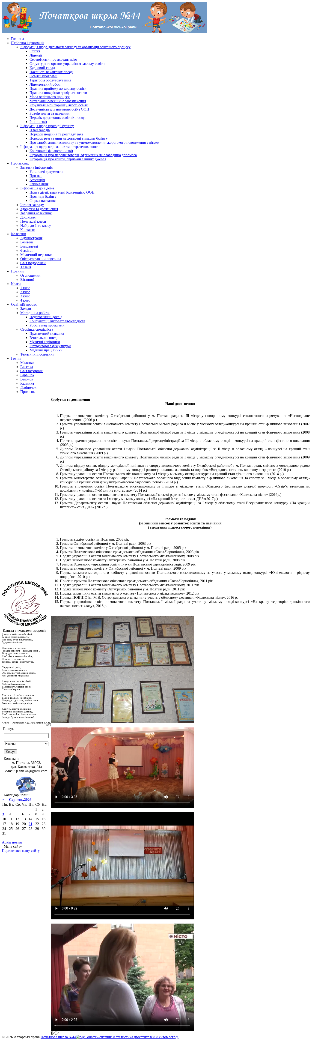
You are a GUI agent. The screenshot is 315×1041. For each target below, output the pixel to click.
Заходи (25, 309)
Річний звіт (38, 122)
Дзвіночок (28, 387)
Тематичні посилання (37, 354)
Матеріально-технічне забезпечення (58, 101)
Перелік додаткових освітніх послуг (58, 118)
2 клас (25, 292)
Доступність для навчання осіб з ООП (59, 109)
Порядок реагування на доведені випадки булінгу (69, 138)
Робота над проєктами (47, 325)
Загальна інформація (36, 167)
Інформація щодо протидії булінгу (47, 126)
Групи (16, 358)
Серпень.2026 (20, 800)
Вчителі (26, 242)
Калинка (27, 383)
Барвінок (27, 375)
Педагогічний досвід (46, 317)
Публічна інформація (27, 43)
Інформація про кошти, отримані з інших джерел (68, 159)
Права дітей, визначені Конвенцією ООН (62, 192)
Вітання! (27, 279)
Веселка (26, 367)
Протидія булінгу (43, 196)
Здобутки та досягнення (39, 209)
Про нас (36, 176)
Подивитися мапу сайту (21, 851)
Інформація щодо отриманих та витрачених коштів (60, 147)
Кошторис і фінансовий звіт (51, 151)
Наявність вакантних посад (51, 72)
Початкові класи (33, 221)
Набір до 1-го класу (35, 225)
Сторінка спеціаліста (36, 329)
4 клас (25, 300)
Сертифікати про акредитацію (53, 59)
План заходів (40, 130)
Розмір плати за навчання (49, 113)
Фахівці (26, 250)
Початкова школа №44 (58, 1037)
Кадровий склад (42, 68)
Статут (35, 51)
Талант (25, 267)
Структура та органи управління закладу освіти (67, 64)
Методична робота (35, 313)
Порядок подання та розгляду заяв (56, 134)
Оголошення (30, 275)
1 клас (25, 288)
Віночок (26, 379)
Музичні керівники (45, 342)
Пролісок (27, 392)
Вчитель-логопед (43, 338)
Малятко (27, 363)
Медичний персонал (36, 255)
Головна (17, 39)
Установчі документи (46, 172)
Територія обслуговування (50, 80)
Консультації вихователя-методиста (57, 321)
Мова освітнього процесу (50, 97)
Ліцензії (36, 55)
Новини (17, 271)
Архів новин (12, 842)
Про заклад (20, 163)
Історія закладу (32, 205)
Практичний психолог (47, 333)
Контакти (27, 230)
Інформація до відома (37, 188)
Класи (16, 284)
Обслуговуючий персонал (40, 259)
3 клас (25, 296)
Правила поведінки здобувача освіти (58, 93)
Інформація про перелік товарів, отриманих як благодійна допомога (83, 155)
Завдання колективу (36, 213)
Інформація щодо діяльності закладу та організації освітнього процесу (75, 47)
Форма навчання (43, 201)
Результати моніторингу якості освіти (59, 105)
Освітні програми (43, 76)
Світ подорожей (33, 263)
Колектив (18, 234)
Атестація (37, 180)
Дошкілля (28, 217)
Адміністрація (31, 238)
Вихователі (29, 246)
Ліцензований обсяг (45, 84)
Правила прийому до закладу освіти (58, 88)
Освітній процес (24, 304)
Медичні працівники (46, 350)
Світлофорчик (31, 371)
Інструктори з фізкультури (50, 346)
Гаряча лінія (39, 184)
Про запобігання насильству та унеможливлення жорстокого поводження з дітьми (94, 142)
